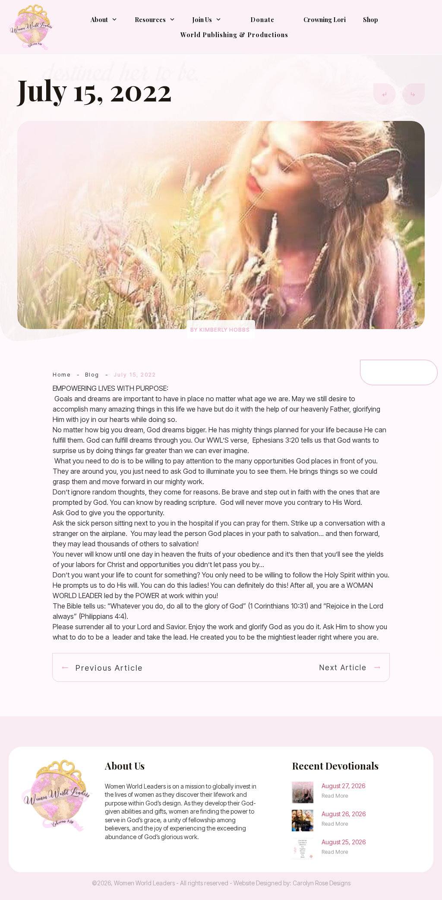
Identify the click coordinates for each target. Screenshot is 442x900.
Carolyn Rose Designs (321, 883)
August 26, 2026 (344, 814)
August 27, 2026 (343, 785)
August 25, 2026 (344, 842)
